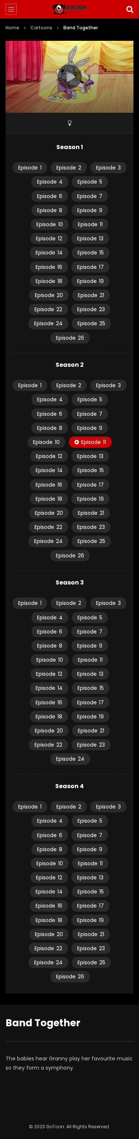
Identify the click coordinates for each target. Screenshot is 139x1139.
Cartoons (41, 27)
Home (12, 27)
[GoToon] (69, 9)
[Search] (129, 9)
